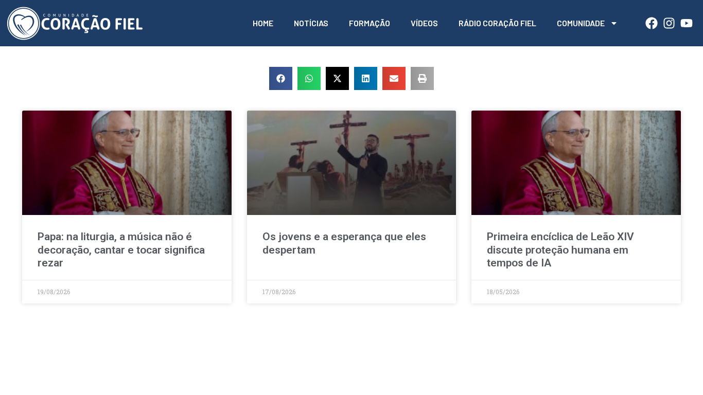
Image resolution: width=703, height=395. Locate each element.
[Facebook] (651, 23)
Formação (369, 23)
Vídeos (424, 23)
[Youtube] (686, 23)
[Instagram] (669, 23)
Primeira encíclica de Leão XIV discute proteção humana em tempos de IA (560, 249)
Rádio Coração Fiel (497, 23)
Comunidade (581, 23)
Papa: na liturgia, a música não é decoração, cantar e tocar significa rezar (121, 249)
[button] (280, 78)
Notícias (311, 23)
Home (263, 23)
